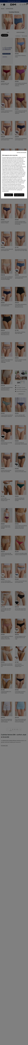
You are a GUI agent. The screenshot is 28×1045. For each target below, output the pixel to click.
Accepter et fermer (19, 195)
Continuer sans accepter (21, 152)
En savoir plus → (8, 195)
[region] (14, 175)
